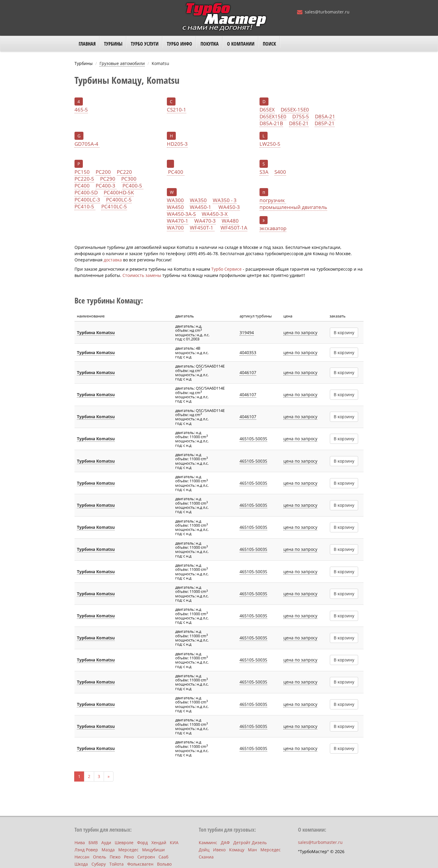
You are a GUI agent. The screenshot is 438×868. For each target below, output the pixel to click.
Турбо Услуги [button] (145, 44)
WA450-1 (201, 207)
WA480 (230, 221)
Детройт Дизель (250, 842)
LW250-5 (270, 144)
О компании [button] (240, 44)
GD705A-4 (87, 144)
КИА (174, 842)
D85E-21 (299, 123)
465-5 (81, 109)
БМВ (93, 842)
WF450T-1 (202, 227)
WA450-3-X (215, 214)
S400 (280, 172)
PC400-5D (86, 192)
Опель (99, 857)
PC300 (128, 179)
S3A (264, 172)
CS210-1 (176, 109)
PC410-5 (84, 206)
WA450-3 (229, 207)
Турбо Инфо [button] (179, 44)
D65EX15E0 (273, 116)
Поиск (269, 44)
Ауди (106, 842)
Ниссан (81, 857)
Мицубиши (153, 849)
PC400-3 (106, 185)
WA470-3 (205, 221)
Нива (79, 842)
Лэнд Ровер (86, 849)
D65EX (267, 109)
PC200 (103, 172)
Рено (129, 857)
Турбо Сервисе (226, 269)
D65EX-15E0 (295, 109)
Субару (98, 864)
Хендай (158, 842)
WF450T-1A (233, 227)
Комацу (236, 849)
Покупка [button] (210, 44)
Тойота (116, 864)
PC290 (107, 179)
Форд (142, 842)
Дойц (204, 849)
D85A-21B (271, 123)
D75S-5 (300, 116)
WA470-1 (177, 221)
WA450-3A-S (181, 214)
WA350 (198, 200)
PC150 (82, 172)
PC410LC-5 (114, 206)
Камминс (208, 842)
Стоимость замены (141, 275)
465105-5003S (253, 438)
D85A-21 (325, 116)
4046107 (248, 372)
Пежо (115, 857)
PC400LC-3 (87, 199)
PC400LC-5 (119, 199)
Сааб (163, 857)
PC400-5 (132, 185)
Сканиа (206, 857)
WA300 (175, 200)
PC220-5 (84, 179)
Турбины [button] (113, 44)
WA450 (175, 207)
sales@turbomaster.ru (327, 12)
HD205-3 (177, 144)
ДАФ (225, 842)
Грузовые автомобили (122, 63)
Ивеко (219, 849)
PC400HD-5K (119, 192)
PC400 (82, 185)
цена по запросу (300, 332)
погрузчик (273, 200)
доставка (113, 260)
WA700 (175, 227)
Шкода (81, 864)
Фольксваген (140, 864)
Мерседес (128, 849)
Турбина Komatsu (96, 332)
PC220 (124, 172)
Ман (252, 849)
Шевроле (124, 842)
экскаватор (273, 228)
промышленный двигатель (293, 207)
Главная (87, 44)
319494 (247, 332)
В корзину (344, 332)
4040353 (248, 352)
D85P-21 (325, 123)
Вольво (164, 864)
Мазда (108, 849)
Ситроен (146, 857)
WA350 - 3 (225, 200)
